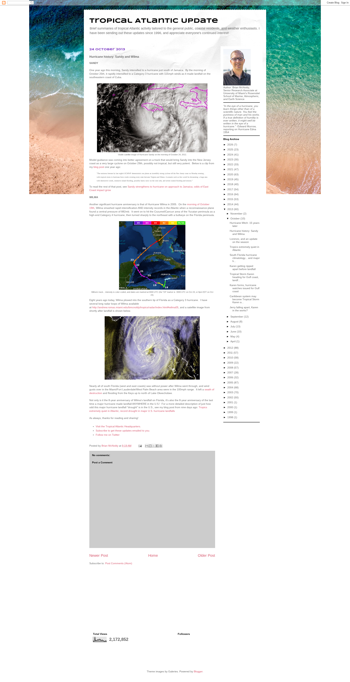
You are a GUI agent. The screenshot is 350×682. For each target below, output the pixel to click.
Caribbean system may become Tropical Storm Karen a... (244, 299)
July (233, 326)
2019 (230, 179)
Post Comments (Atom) (118, 563)
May (233, 336)
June (233, 331)
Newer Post (98, 555)
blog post (99, 166)
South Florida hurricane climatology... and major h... (245, 258)
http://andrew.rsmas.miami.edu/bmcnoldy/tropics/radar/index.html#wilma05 (135, 307)
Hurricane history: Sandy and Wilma (244, 232)
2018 (230, 184)
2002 (230, 397)
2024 (230, 154)
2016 (230, 194)
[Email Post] (140, 445)
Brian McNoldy (110, 445)
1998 (230, 417)
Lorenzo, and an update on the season (243, 240)
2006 (230, 377)
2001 (230, 402)
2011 (230, 352)
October (235, 218)
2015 (230, 199)
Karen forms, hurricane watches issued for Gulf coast (244, 288)
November (236, 213)
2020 (230, 174)
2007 (230, 372)
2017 (230, 189)
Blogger (198, 671)
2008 (230, 367)
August (234, 321)
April (233, 341)
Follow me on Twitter (108, 434)
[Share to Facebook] (157, 446)
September (237, 316)
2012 (230, 347)
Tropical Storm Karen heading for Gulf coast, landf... (244, 277)
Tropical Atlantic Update (153, 21)
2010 (230, 357)
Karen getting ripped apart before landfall (243, 268)
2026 (230, 144)
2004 (230, 387)
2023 (230, 159)
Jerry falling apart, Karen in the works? (244, 309)
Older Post (206, 555)
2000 (230, 407)
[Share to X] (153, 446)
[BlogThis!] (150, 446)
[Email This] (147, 446)
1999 (230, 412)
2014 (230, 204)
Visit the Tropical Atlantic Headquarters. (118, 426)
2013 (230, 209)
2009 (230, 362)
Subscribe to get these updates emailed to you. (123, 430)
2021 (230, 169)
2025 (230, 149)
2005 (230, 382)
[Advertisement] (241, 478)
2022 (230, 164)
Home (153, 555)
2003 (230, 392)
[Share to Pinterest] (160, 446)
